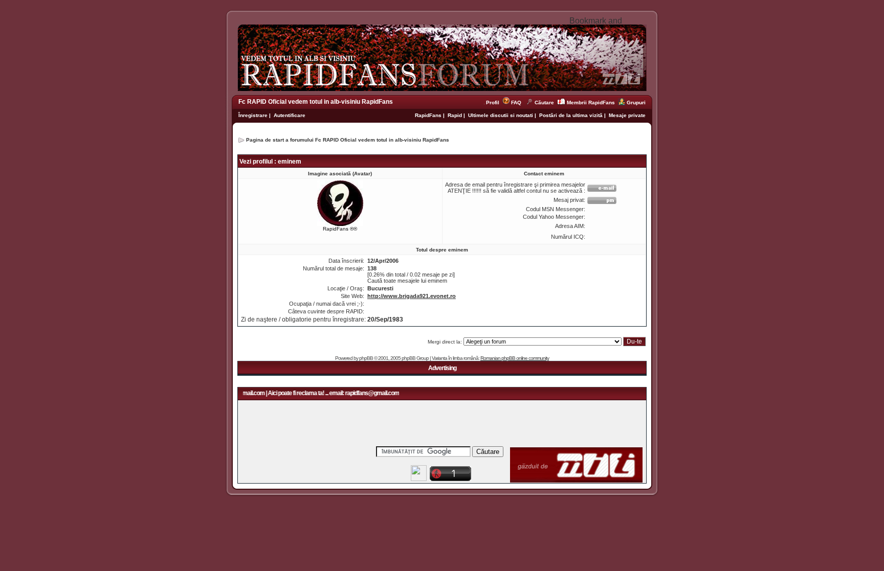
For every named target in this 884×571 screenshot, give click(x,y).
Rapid (455, 115)
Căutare (544, 102)
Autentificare (289, 115)
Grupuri (636, 102)
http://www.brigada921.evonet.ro (411, 296)
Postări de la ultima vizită (571, 115)
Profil (494, 102)
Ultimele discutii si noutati (500, 115)
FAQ (516, 102)
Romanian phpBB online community (514, 358)
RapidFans (429, 115)
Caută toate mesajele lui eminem (407, 281)
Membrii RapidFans (591, 102)
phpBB (366, 358)
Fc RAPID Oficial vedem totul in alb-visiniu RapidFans (315, 101)
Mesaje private (627, 115)
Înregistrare (253, 115)
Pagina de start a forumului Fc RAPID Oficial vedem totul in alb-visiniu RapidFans (347, 140)
